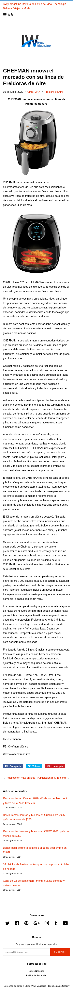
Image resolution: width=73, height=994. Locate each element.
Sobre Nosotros (36, 971)
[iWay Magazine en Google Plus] (36, 924)
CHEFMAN (33, 91)
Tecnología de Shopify (59, 986)
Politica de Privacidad (36, 975)
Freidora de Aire (54, 91)
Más (10, 14)
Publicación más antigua (20, 777)
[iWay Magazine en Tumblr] (56, 924)
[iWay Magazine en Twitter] (7, 924)
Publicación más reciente (52, 777)
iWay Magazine (39, 986)
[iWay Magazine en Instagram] (46, 924)
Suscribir (60, 951)
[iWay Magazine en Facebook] (17, 924)
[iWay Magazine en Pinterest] (26, 924)
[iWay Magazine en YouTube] (65, 924)
